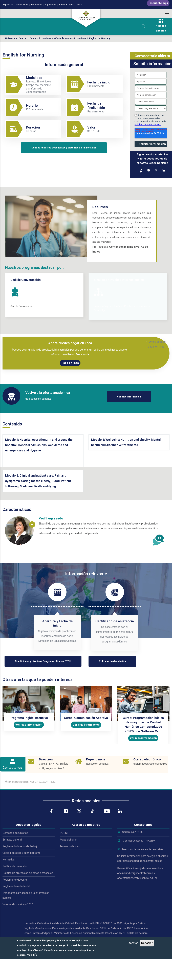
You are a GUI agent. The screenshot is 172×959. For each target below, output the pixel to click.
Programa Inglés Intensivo (29, 718)
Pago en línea (70, 362)
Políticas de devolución (112, 661)
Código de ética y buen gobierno (21, 852)
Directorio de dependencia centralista (142, 849)
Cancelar (147, 943)
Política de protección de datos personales (28, 873)
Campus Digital (66, 4)
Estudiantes (22, 4)
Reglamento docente (15, 879)
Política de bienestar (15, 866)
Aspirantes (8, 4)
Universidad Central (16, 38)
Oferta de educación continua (70, 38)
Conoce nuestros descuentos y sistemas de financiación (63, 147)
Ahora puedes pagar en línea (70, 343)
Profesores (36, 4)
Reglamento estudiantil (16, 886)
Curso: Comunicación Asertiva (86, 718)
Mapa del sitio (68, 839)
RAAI (79, 4)
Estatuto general (12, 839)
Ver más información (129, 396)
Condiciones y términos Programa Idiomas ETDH (43, 661)
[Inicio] (86, 18)
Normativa (8, 859)
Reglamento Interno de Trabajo (20, 846)
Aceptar (133, 943)
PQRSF (64, 832)
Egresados (50, 4)
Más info (32, 954)
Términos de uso (69, 846)
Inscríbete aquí (158, 3)
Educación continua (40, 38)
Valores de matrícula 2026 (18, 904)
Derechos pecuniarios (15, 832)
